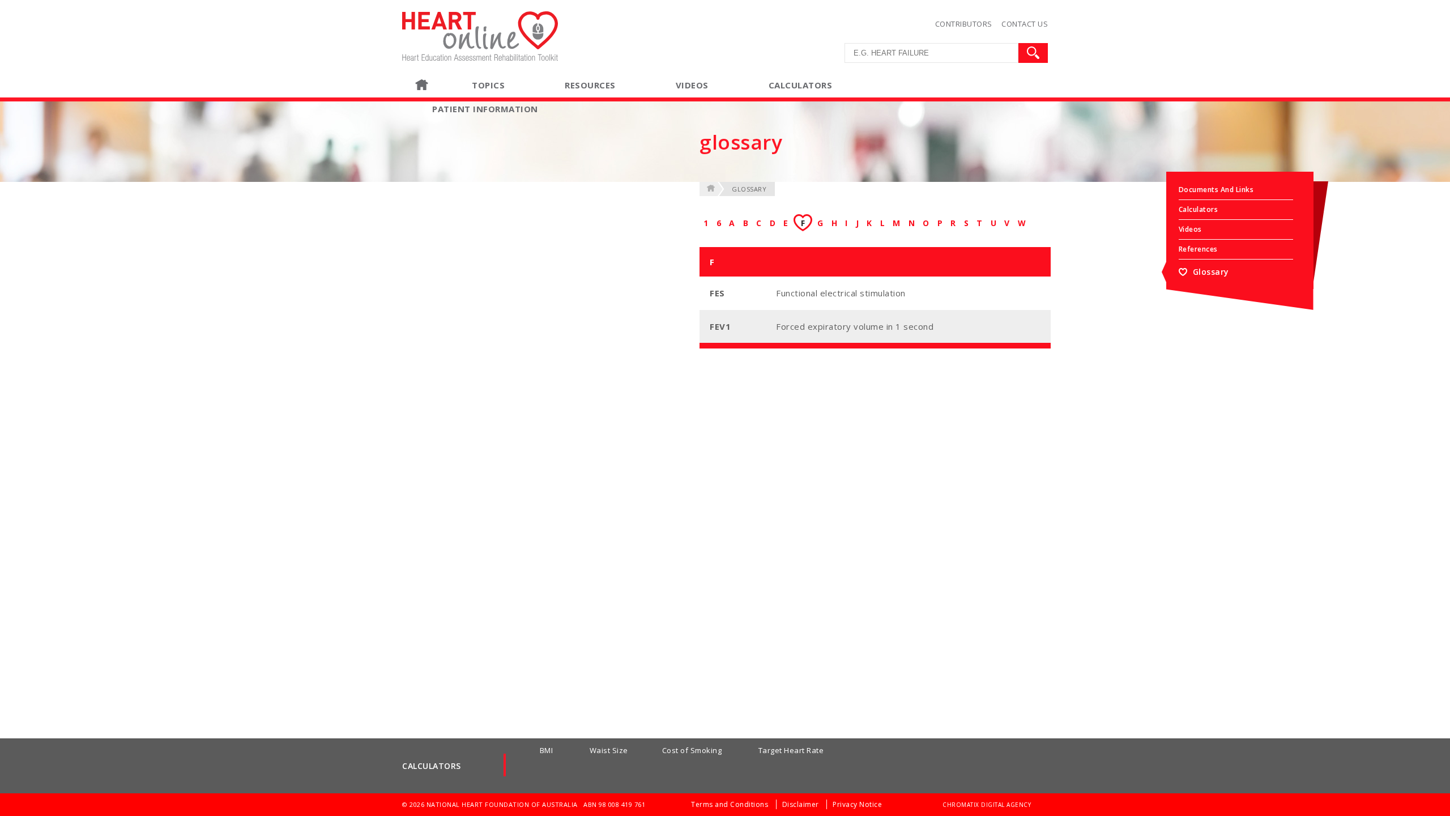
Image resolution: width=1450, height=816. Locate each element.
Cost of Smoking (692, 750)
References (1198, 249)
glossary (749, 189)
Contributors (963, 24)
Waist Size (609, 750)
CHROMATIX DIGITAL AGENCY (986, 805)
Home (443, 85)
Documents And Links (1216, 189)
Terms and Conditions (730, 804)
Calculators (1198, 209)
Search (1033, 53)
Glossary (1211, 271)
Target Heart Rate (791, 750)
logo (411, 16)
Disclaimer (801, 804)
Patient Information (485, 108)
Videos (692, 85)
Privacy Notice (857, 804)
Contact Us (1024, 24)
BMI (546, 750)
